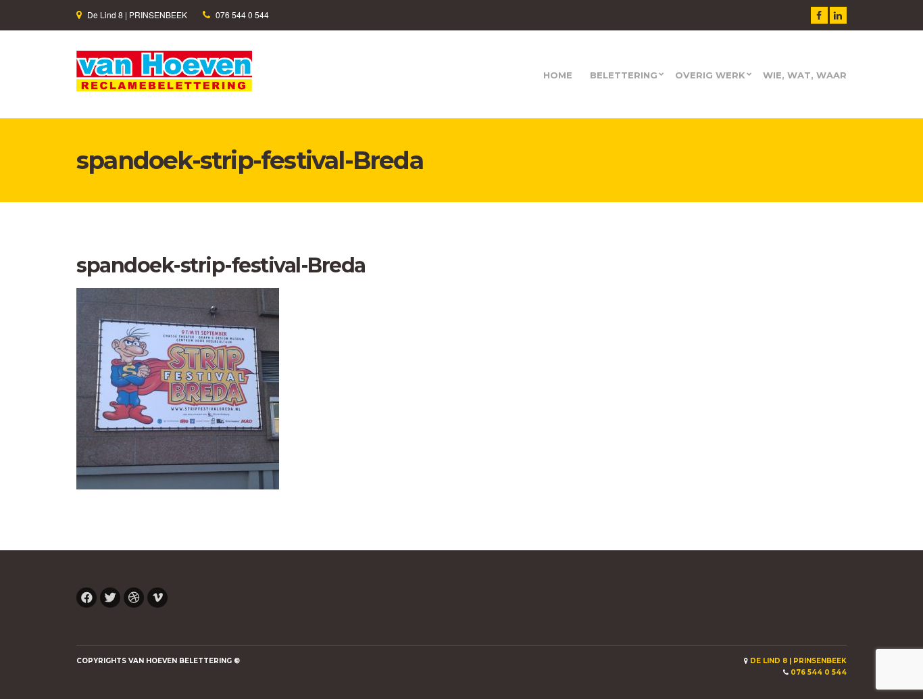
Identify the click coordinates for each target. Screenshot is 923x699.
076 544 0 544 (242, 14)
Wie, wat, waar (805, 75)
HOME (557, 75)
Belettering (623, 75)
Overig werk (710, 75)
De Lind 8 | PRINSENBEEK (137, 14)
